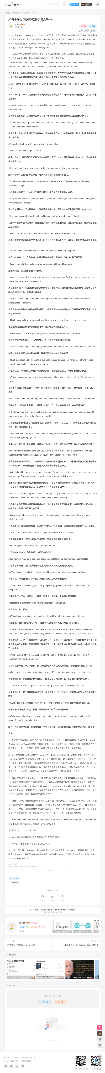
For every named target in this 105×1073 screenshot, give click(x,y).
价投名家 (26, 12)
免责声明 (15, 1057)
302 (23, 927)
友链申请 (6, 1057)
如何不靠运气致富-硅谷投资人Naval (30, 19)
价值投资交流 (26, 1061)
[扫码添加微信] (99, 1045)
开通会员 (87, 4)
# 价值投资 (14, 882)
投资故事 (16, 12)
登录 (46, 1002)
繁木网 (17, 24)
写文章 (75, 4)
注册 (61, 1002)
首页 (9, 12)
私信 (93, 25)
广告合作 (24, 1057)
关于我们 (34, 1057)
